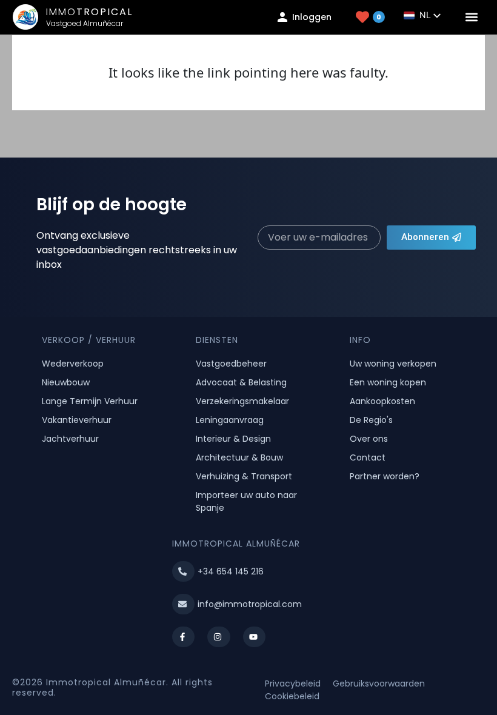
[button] (472, 17)
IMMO (89, 12)
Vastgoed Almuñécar (84, 23)
